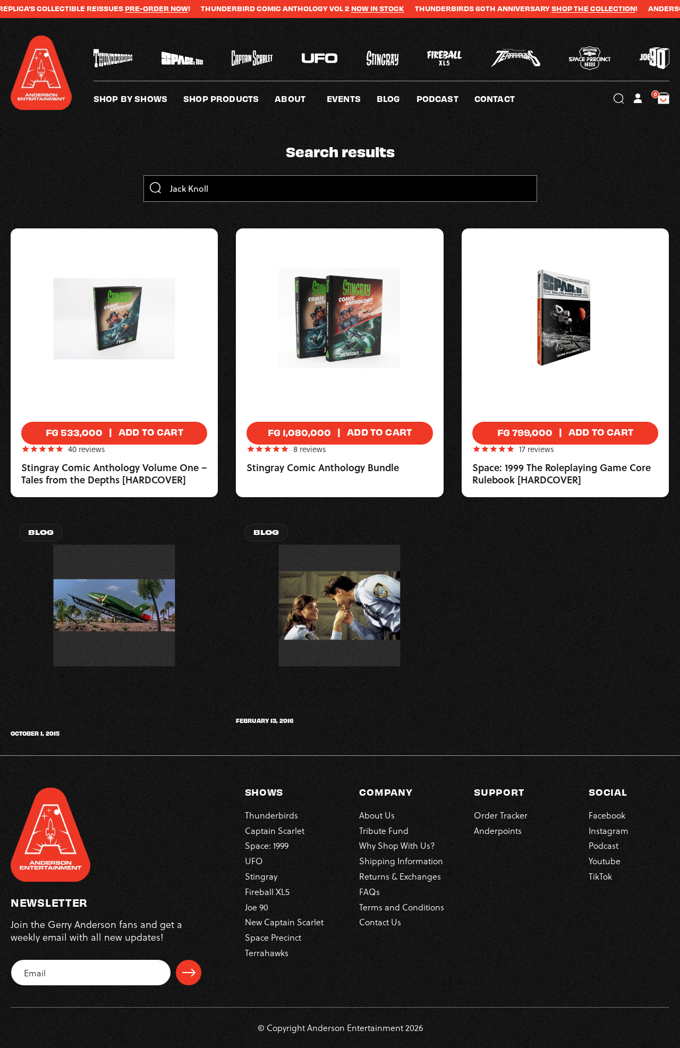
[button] (301, 98)
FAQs (369, 891)
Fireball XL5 (267, 891)
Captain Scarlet (274, 830)
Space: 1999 (266, 845)
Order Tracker (501, 815)
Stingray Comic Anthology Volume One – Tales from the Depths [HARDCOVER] (114, 474)
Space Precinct (273, 937)
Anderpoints (498, 830)
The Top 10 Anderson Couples (301, 710)
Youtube (604, 861)
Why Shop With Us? (397, 845)
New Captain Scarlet (284, 922)
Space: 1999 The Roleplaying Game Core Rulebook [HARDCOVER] (561, 474)
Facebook (607, 815)
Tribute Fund (384, 830)
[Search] (155, 188)
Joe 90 (256, 907)
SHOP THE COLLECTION (570, 8)
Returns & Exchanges (400, 876)
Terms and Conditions (401, 907)
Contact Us (380, 922)
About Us (377, 815)
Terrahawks (266, 953)
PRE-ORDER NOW (133, 8)
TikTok (600, 876)
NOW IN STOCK (354, 8)
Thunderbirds (271, 815)
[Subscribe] (188, 972)
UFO (254, 861)
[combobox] (340, 188)
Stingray (261, 876)
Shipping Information (401, 861)
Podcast (603, 845)
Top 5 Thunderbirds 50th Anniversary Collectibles (92, 717)
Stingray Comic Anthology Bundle (322, 468)
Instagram (608, 830)
